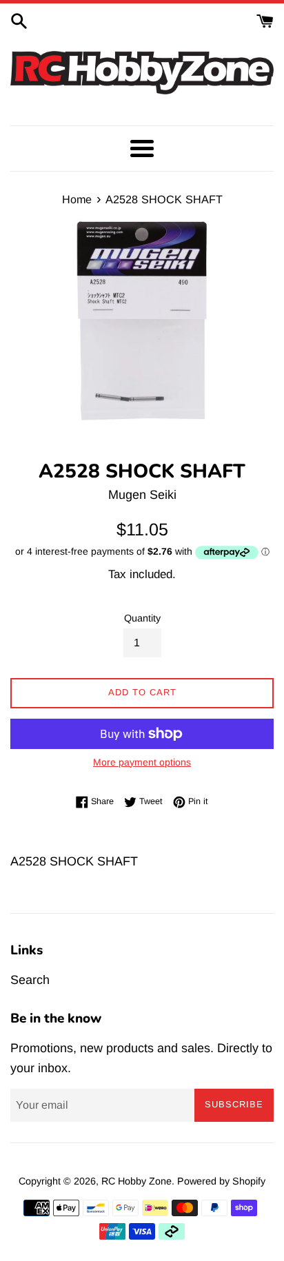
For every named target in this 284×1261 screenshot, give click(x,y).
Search (30, 980)
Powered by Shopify (221, 1181)
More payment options (142, 762)
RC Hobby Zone (136, 1181)
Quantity (142, 618)
